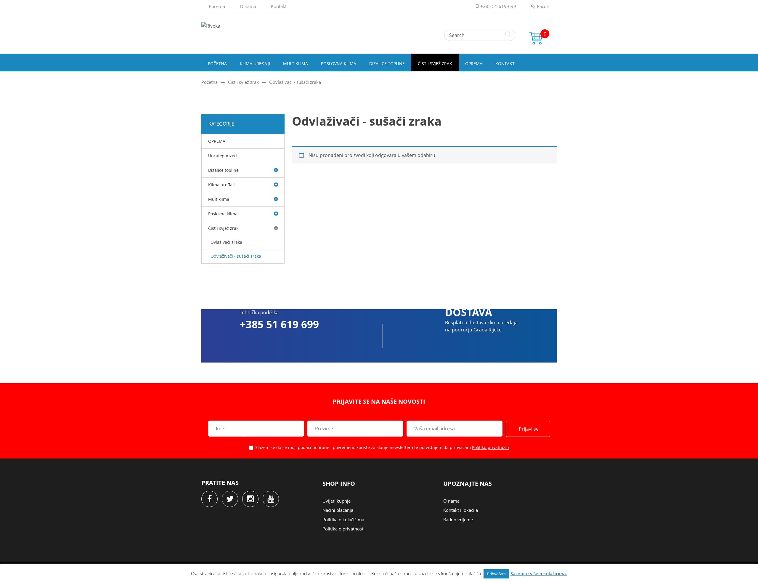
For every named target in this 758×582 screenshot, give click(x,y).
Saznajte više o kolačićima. (538, 573)
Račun (543, 6)
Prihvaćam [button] (496, 573)
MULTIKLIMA (295, 63)
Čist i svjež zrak (243, 82)
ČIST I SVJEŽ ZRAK (435, 63)
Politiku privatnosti (490, 447)
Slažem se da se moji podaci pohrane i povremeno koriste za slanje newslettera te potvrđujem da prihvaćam (382, 447)
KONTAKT (505, 63)
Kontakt (279, 6)
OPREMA (473, 63)
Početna (217, 6)
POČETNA (217, 63)
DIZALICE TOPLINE (387, 63)
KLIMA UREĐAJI (255, 63)
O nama (248, 6)
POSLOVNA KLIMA (338, 63)
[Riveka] (379, 25)
